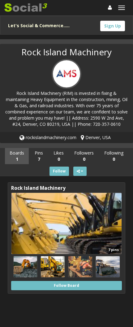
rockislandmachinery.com (50, 137)
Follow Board (66, 285)
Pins (39, 156)
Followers (84, 156)
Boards (17, 156)
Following (113, 156)
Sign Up (112, 26)
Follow (59, 171)
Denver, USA (97, 137)
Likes (59, 156)
